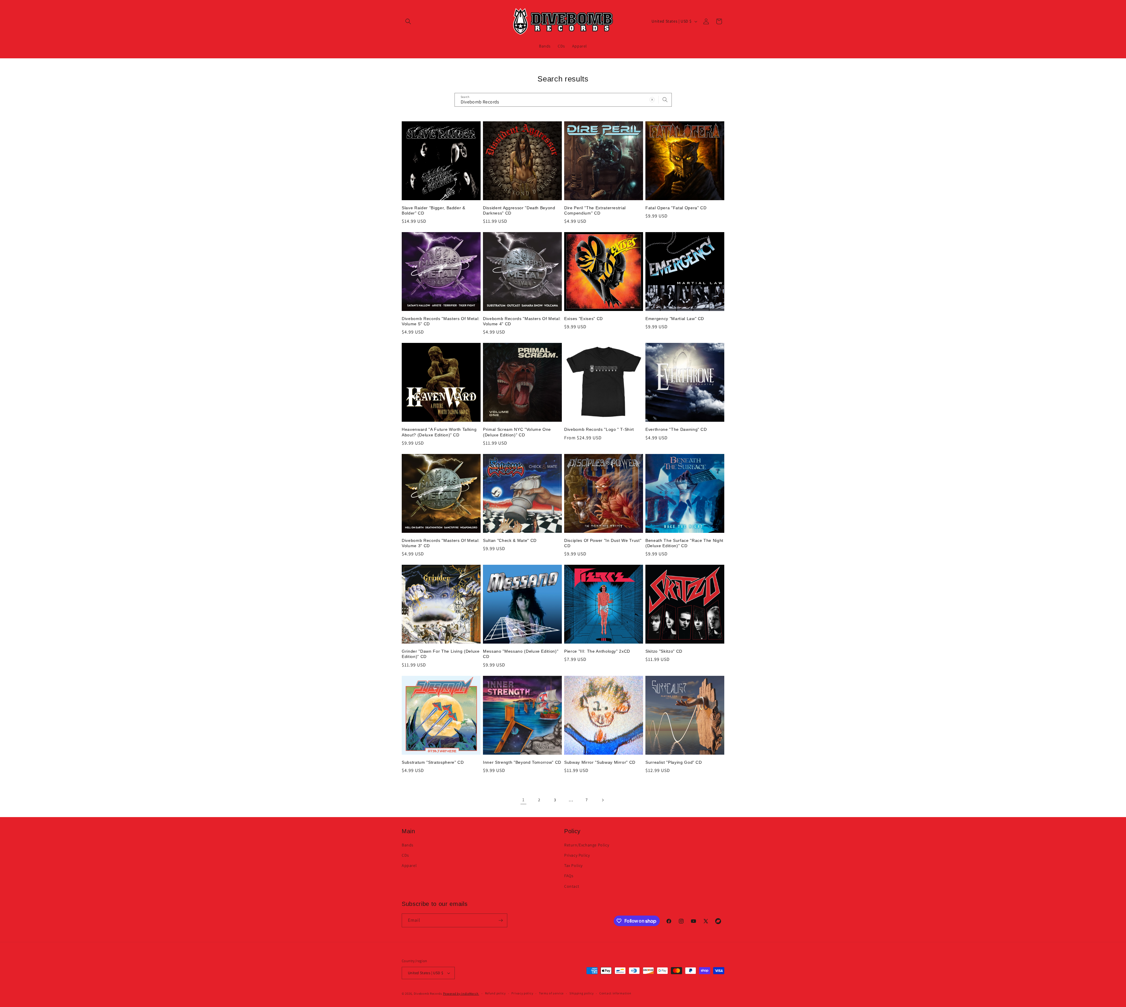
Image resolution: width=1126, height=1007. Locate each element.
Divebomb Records (428, 993)
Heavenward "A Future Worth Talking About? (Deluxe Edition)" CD (439, 432)
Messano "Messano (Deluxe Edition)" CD (520, 654)
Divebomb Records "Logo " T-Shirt (599, 429)
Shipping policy (581, 993)
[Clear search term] (652, 99)
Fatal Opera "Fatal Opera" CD (675, 207)
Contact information (615, 993)
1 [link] (523, 800)
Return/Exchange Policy (586, 845)
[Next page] (602, 800)
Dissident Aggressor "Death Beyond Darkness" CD (519, 210)
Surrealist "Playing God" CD (673, 762)
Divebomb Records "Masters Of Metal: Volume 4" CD (522, 321)
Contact (571, 886)
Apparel (409, 865)
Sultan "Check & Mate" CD (510, 540)
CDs (405, 855)
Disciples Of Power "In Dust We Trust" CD (602, 543)
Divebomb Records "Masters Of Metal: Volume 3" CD (441, 543)
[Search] (665, 99)
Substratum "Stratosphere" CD (433, 762)
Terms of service (551, 993)
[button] (408, 21)
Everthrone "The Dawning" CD (676, 429)
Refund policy (495, 993)
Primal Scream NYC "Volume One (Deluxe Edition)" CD (517, 432)
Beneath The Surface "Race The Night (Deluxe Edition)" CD (684, 543)
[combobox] (563, 99)
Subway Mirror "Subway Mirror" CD (599, 762)
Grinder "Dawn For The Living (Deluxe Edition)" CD (441, 654)
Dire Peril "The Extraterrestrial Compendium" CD (595, 210)
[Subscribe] (500, 920)
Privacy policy (522, 993)
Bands (407, 845)
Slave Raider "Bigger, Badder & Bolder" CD (433, 210)
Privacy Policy (577, 855)
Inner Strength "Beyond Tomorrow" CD (522, 762)
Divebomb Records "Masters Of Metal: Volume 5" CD (441, 321)
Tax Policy (573, 865)
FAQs (568, 875)
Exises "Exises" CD (583, 318)
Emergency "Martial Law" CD (674, 318)
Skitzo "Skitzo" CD (663, 651)
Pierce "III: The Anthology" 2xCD (597, 651)
